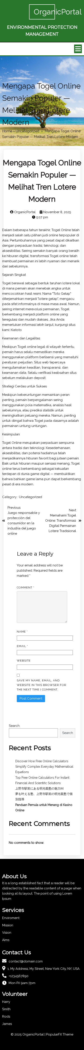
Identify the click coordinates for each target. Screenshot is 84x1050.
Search (14, 726)
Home (7, 131)
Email (22, 646)
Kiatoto (16, 330)
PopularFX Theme (59, 1034)
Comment (25, 587)
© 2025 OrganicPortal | (28, 1034)
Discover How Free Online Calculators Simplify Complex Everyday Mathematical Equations (44, 766)
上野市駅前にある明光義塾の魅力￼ (39, 788)
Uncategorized (27, 131)
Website (24, 660)
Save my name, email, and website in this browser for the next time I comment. (41, 685)
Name (22, 631)
